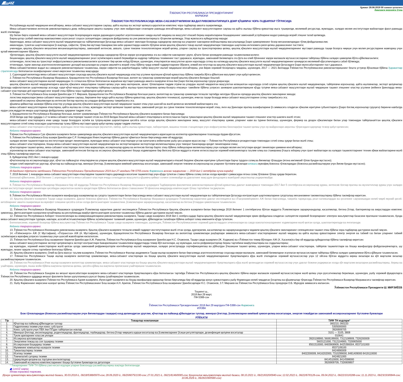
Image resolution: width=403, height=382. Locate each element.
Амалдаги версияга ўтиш (389, 10)
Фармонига (156, 171)
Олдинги (15, 167)
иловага (253, 163)
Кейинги (15, 130)
